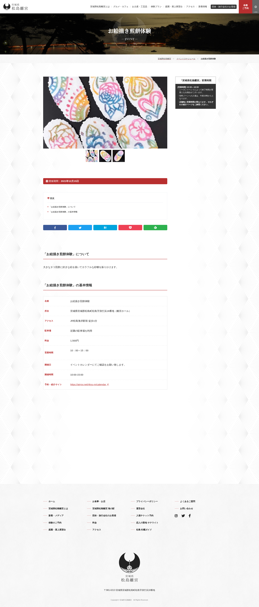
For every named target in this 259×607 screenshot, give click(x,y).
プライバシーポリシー (147, 501)
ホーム (52, 501)
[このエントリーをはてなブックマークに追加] (105, 227)
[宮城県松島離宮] (15, 6)
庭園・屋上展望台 (174, 7)
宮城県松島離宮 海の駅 (103, 508)
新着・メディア (56, 515)
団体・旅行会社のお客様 (224, 7)
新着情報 (202, 7)
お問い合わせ (186, 508)
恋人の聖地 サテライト (147, 522)
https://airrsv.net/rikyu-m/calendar (88, 384)
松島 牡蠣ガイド (144, 529)
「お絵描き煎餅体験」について (62, 207)
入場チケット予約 (145, 515)
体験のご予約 (55, 522)
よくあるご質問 (187, 501)
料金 (94, 522)
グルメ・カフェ (120, 7)
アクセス (190, 7)
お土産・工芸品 (139, 7)
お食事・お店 (98, 501)
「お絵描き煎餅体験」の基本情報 (63, 212)
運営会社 (140, 508)
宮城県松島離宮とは (100, 7)
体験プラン (156, 7)
